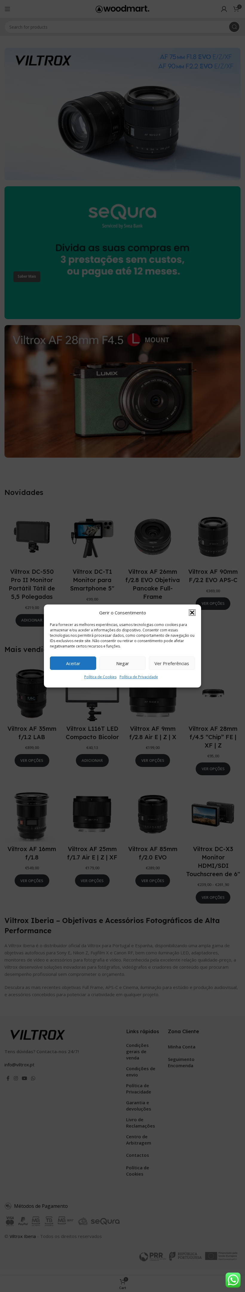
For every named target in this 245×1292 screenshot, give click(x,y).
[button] (192, 613)
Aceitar (73, 663)
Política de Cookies (100, 676)
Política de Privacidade (139, 676)
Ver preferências (171, 663)
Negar (122, 663)
